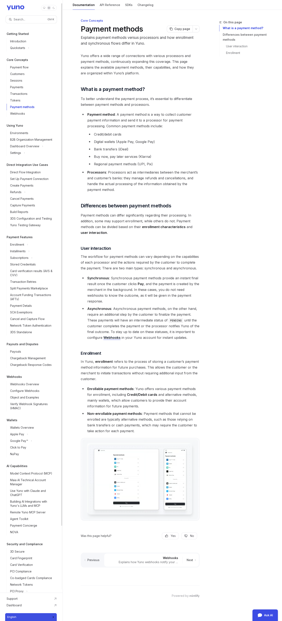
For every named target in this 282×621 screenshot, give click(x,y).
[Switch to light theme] (49, 8)
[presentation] (31, 296)
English (11, 617)
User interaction (237, 46)
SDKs (129, 5)
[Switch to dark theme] (54, 8)
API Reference (110, 5)
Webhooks (112, 337)
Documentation (84, 5)
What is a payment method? (243, 28)
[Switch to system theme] (44, 8)
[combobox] (31, 617)
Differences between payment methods (245, 37)
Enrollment (233, 53)
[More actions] (196, 28)
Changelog (145, 5)
